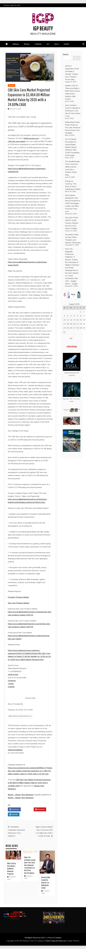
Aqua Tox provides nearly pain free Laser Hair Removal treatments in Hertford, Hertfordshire (29, 865)
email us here (13, 674)
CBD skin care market (16, 141)
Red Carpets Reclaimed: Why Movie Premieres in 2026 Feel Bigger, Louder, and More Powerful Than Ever (72, 203)
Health (66, 44)
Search (65, 54)
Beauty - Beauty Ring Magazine (21, 794)
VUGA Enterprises (70, 373)
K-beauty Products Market (18, 597)
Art (48, 44)
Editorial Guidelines (15, 750)
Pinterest (40, 809)
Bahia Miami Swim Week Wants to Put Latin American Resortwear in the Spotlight (72, 127)
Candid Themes (73, 941)
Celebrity (38, 44)
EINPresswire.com (31, 138)
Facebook (12, 680)
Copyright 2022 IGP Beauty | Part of (21, 941)
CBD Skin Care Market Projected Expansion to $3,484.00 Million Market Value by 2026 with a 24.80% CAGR (29, 782)
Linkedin (14, 814)
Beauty (27, 44)
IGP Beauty (43, 28)
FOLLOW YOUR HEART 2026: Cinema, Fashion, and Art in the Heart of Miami (71, 222)
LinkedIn (11, 686)
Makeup (16, 44)
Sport (56, 44)
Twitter (11, 683)
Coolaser (39, 941)
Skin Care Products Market (18, 603)
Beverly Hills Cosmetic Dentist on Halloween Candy (45, 882)
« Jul (70, 338)
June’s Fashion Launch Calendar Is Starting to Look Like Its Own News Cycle (72, 110)
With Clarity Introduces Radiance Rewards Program (11, 868)
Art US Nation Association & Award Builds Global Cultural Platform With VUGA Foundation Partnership (72, 147)
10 (64, 320)
